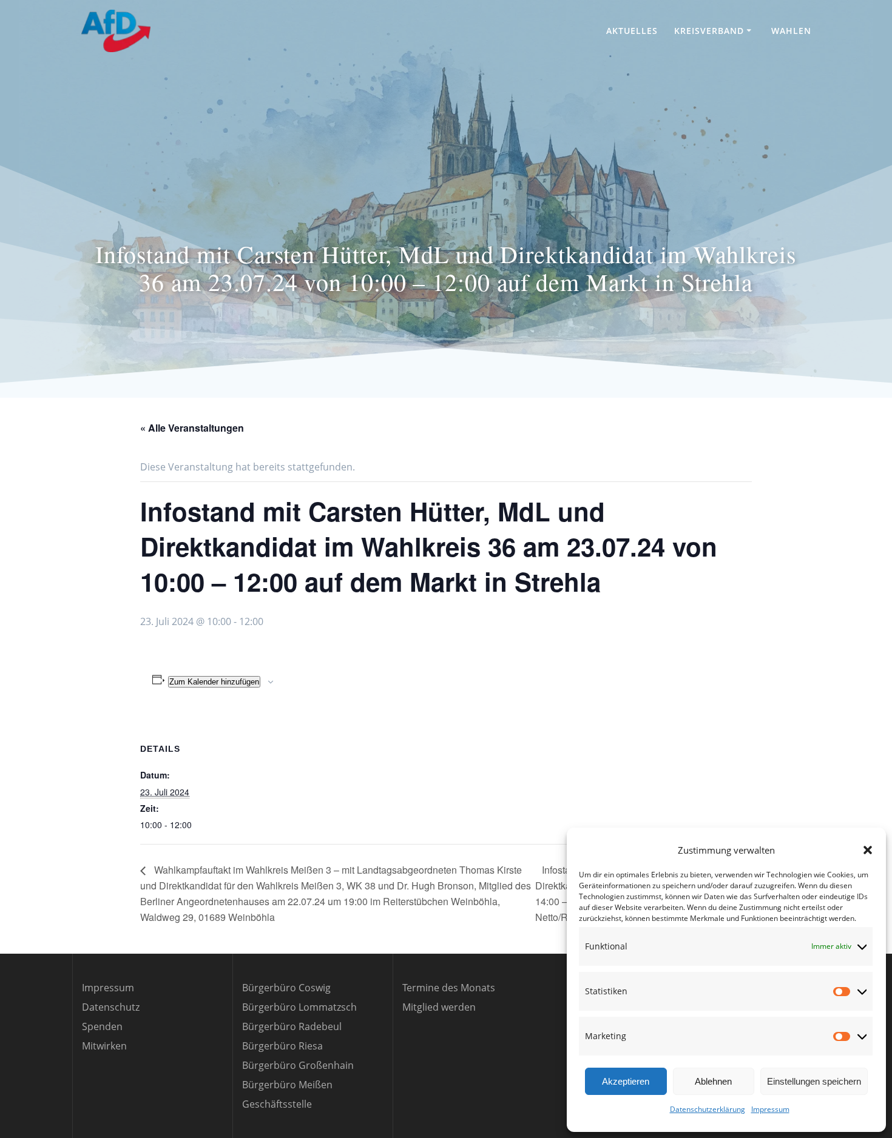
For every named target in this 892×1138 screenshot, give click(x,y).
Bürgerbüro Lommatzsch (299, 1007)
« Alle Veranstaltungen (192, 428)
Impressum (770, 1109)
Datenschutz (111, 1007)
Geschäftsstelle (277, 1104)
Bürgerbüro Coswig (286, 987)
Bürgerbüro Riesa (282, 1046)
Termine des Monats (448, 987)
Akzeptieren (625, 1081)
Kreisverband (709, 30)
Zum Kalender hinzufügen (214, 681)
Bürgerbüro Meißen (287, 1084)
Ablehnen (713, 1081)
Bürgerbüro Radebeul (292, 1026)
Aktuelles (632, 30)
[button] (868, 850)
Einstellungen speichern (814, 1081)
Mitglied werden (439, 1007)
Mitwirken (104, 1046)
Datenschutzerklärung (707, 1109)
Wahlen (791, 30)
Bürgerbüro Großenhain (298, 1065)
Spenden (102, 1026)
